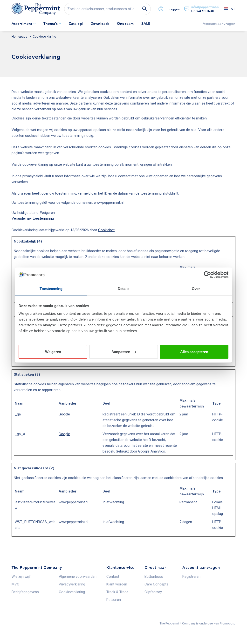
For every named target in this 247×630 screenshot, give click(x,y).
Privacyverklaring (72, 584)
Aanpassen (120, 351)
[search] (107, 9)
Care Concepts (156, 584)
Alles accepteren (194, 351)
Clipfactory (153, 592)
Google (64, 414)
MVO (15, 584)
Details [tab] (124, 289)
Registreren (191, 576)
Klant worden (116, 584)
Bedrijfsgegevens (25, 592)
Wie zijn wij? (21, 576)
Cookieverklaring (72, 592)
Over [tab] (196, 289)
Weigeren (53, 351)
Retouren (113, 599)
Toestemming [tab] (51, 289)
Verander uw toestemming (33, 218)
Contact (112, 576)
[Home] (36, 9)
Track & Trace (117, 592)
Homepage (19, 36)
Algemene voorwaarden (77, 576)
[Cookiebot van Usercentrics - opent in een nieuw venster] (207, 274)
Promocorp (227, 623)
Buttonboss (153, 576)
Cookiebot (106, 230)
